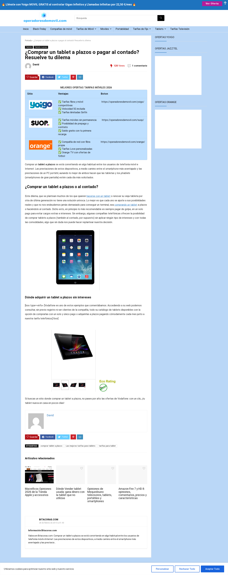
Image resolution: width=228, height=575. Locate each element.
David (36, 64)
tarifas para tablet (107, 446)
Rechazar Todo (187, 569)
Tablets (159, 28)
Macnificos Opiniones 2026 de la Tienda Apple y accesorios (38, 492)
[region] (114, 569)
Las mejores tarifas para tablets (80, 446)
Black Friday (39, 28)
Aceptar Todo (212, 569)
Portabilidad (122, 28)
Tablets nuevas (41, 47)
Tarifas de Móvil (85, 28)
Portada (28, 40)
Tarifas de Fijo (140, 28)
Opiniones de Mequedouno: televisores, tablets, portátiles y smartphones (99, 495)
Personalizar (162, 569)
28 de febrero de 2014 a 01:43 (51, 523)
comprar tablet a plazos (51, 446)
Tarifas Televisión (179, 28)
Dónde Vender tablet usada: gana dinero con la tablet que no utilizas (70, 493)
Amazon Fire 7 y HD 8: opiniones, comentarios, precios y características (132, 493)
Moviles (104, 28)
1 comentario (139, 65)
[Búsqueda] (160, 18)
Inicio (26, 28)
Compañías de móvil (61, 28)
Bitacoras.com (48, 519)
